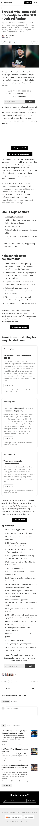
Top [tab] (4, 725)
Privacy (18, 812)
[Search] (35, 725)
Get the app (29, 817)
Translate (6, 8)
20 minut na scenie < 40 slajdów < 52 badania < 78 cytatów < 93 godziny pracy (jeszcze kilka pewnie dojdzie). (15, 755)
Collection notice (31, 812)
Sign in (35, 3)
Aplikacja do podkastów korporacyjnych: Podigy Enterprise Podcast (20, 221)
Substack (10, 822)
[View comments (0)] (10, 42)
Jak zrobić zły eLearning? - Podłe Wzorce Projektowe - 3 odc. (14, 732)
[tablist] (10, 701)
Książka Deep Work (12, 226)
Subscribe (28, 3)
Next (32, 688)
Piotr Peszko (10, 35)
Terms (23, 812)
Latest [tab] (9, 725)
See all (5, 785)
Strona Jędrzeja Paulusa (14, 216)
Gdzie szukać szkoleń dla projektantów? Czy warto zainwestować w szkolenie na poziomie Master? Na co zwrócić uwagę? (15, 773)
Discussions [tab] (16, 725)
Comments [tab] (6, 701)
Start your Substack (14, 817)
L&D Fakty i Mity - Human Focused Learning (15, 750)
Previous (7, 688)
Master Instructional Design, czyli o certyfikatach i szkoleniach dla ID (15, 767)
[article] (19, 737)
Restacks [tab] (14, 701)
